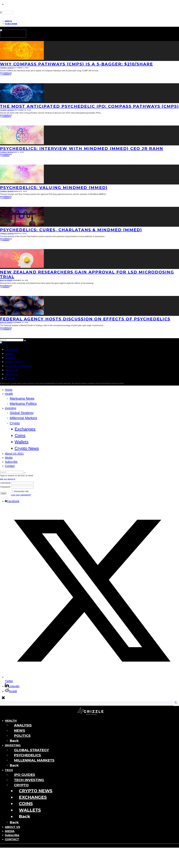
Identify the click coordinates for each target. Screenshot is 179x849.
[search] (25, 340)
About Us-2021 (14, 453)
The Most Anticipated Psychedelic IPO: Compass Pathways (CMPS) (89, 106)
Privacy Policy (14, 361)
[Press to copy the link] (176, 703)
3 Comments (5, 117)
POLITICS (22, 736)
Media (9, 353)
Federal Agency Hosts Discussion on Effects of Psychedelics (85, 318)
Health (9, 393)
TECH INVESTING (29, 780)
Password (5, 487)
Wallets (21, 441)
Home (8, 389)
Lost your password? (21, 495)
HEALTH (11, 720)
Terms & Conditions (18, 365)
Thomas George (7, 68)
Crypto (15, 423)
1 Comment (5, 156)
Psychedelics (6, 73)
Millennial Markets (23, 418)
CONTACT (12, 839)
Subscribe (11, 24)
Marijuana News (22, 398)
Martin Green (6, 280)
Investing (10, 408)
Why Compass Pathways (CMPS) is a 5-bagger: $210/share (76, 64)
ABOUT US (12, 827)
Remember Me (21, 491)
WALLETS (30, 810)
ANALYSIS (23, 725)
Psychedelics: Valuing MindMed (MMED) (54, 187)
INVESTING (13, 745)
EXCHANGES (33, 797)
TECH (9, 770)
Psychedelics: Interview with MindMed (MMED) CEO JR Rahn (81, 148)
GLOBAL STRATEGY (31, 750)
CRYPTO (21, 785)
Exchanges (25, 429)
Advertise (11, 370)
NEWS (19, 730)
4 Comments (5, 74)
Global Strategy (22, 413)
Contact (10, 378)
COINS (26, 803)
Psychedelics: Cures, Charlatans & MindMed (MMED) (71, 229)
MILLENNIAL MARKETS (34, 760)
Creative (10, 357)
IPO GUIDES (24, 775)
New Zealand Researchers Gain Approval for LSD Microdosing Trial (87, 274)
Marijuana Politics (23, 403)
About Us (11, 349)
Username (5, 483)
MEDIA (9, 831)
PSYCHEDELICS (27, 755)
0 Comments (5, 198)
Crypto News (27, 448)
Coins (20, 435)
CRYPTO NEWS (35, 790)
